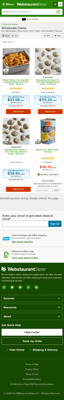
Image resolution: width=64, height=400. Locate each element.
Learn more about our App (25, 257)
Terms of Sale (32, 364)
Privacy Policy (32, 369)
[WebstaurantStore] (32, 269)
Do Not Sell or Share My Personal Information (32, 384)
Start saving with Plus (22, 241)
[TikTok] (28, 287)
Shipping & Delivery (45, 349)
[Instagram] (4, 287)
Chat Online (17, 349)
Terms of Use (32, 374)
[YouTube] (12, 287)
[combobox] (32, 12)
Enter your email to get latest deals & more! (27, 217)
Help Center (32, 332)
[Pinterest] (36, 287)
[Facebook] (20, 287)
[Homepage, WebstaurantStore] (32, 4)
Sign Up (54, 223)
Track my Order (32, 341)
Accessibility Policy (32, 379)
